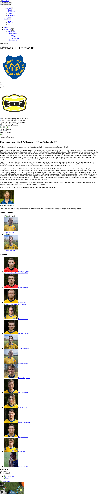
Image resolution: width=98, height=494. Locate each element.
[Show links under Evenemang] (12, 29)
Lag (12, 35)
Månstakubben (12, 33)
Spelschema (15, 38)
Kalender (6, 27)
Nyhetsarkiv (11, 15)
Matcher (10, 22)
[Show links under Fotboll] (9, 19)
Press (9, 17)
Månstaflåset (11, 31)
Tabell (9, 24)
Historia (10, 10)
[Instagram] (9, 478)
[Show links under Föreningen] (12, 8)
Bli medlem (11, 12)
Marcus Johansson (9, 232)
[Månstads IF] (4, 1)
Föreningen (7, 8)
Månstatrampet (12, 40)
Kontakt (10, 13)
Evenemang (7, 29)
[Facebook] (9, 476)
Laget (9, 21)
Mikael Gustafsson (9, 250)
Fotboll (6, 19)
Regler (13, 36)
